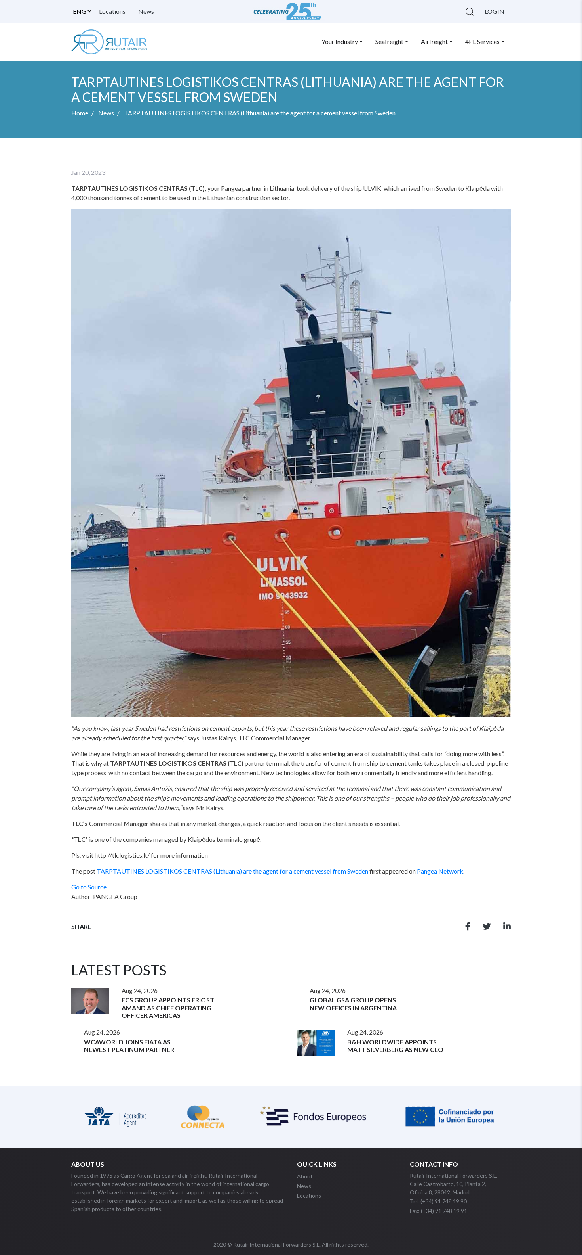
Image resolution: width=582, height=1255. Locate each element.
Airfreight (434, 41)
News (146, 11)
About (305, 1176)
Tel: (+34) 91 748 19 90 (438, 1201)
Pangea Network (440, 871)
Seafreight (389, 41)
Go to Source (89, 887)
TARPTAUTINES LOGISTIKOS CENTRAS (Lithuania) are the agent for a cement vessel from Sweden (232, 871)
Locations (112, 11)
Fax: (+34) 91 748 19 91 (438, 1210)
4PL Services (482, 41)
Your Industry (339, 41)
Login (494, 11)
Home (79, 113)
